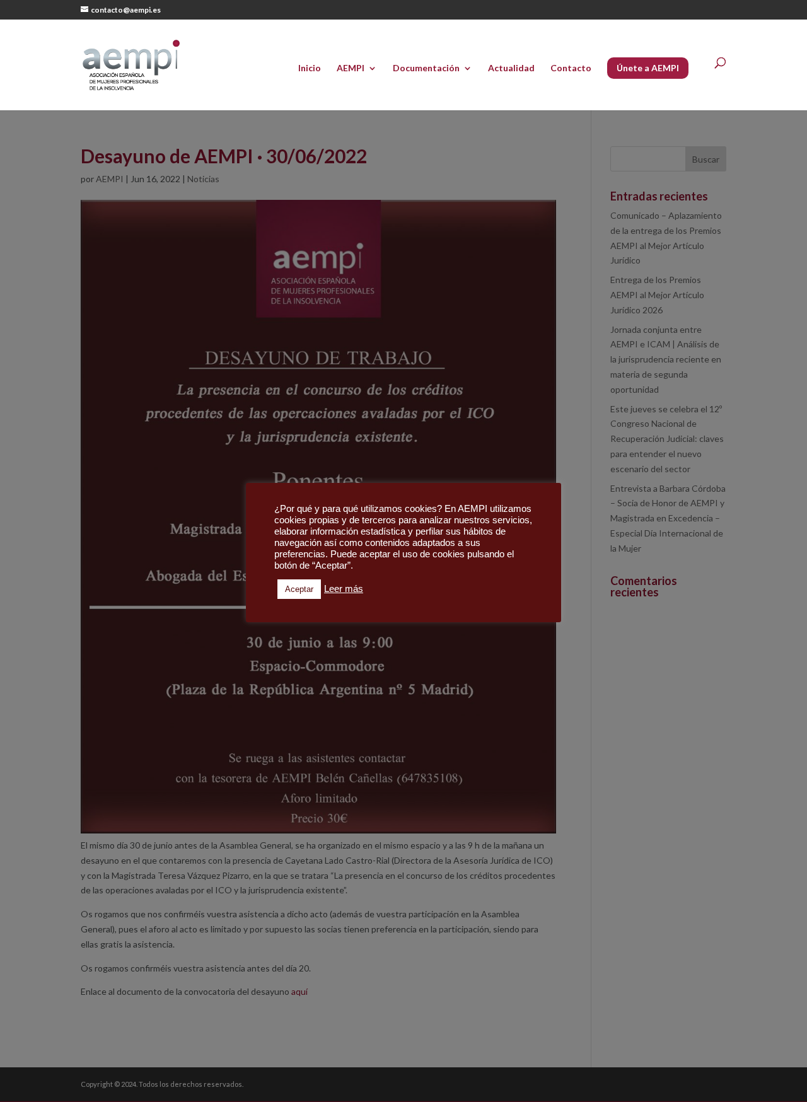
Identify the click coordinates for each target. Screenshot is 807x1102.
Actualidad (511, 68)
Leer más (343, 589)
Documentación (426, 68)
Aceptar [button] (299, 589)
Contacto (570, 68)
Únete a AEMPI (648, 67)
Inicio (309, 68)
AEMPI (350, 68)
